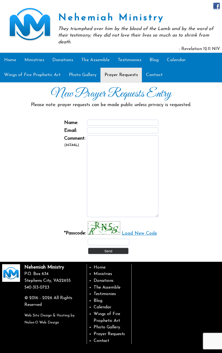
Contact (101, 341)
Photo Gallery (107, 327)
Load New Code (139, 233)
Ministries (103, 274)
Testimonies (105, 294)
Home (100, 267)
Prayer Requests (109, 334)
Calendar (102, 307)
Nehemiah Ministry (111, 18)
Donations (103, 281)
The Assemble (107, 287)
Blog (98, 301)
